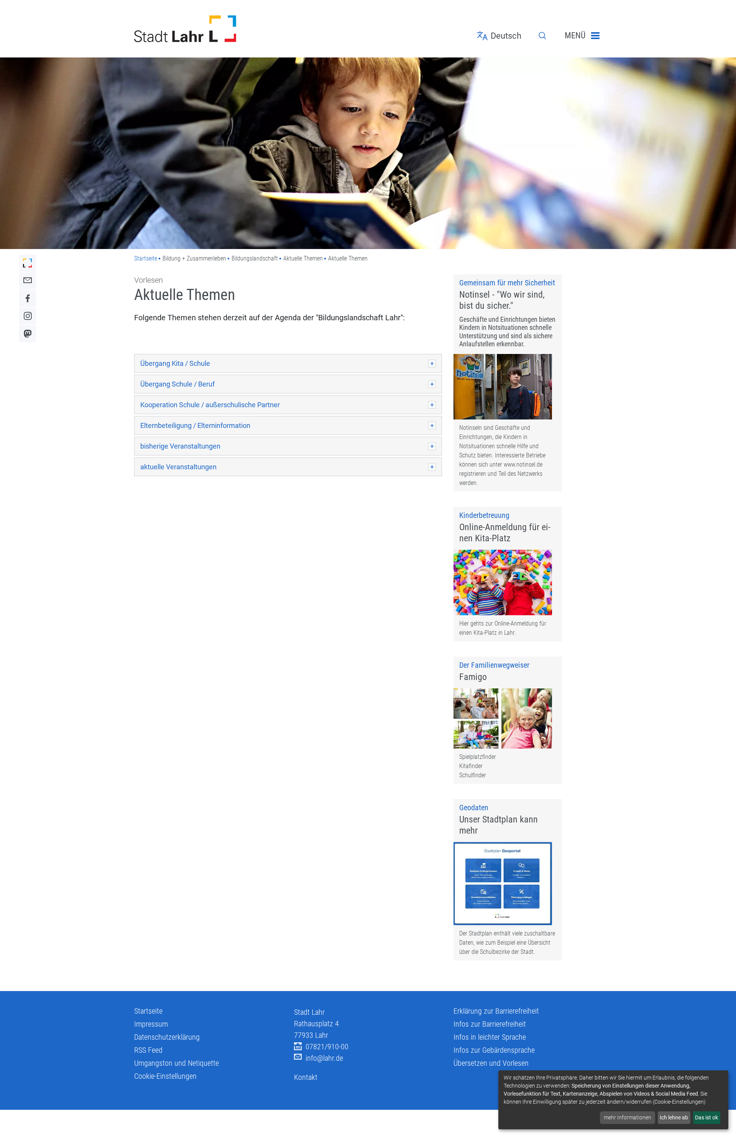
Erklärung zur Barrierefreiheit (496, 1011)
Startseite (145, 258)
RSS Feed (148, 1050)
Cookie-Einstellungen (165, 1076)
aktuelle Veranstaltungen (178, 467)
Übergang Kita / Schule (175, 363)
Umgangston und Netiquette (176, 1063)
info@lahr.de (324, 1058)
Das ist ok (706, 1117)
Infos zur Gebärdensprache (494, 1050)
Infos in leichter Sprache (489, 1037)
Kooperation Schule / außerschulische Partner (210, 405)
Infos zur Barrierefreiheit (489, 1024)
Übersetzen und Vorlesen (491, 1063)
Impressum (151, 1024)
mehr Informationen (627, 1117)
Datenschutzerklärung (167, 1037)
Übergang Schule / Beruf (177, 384)
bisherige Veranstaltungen (180, 446)
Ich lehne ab (674, 1117)
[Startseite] (208, 28)
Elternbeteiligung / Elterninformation (195, 425)
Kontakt (305, 1077)
